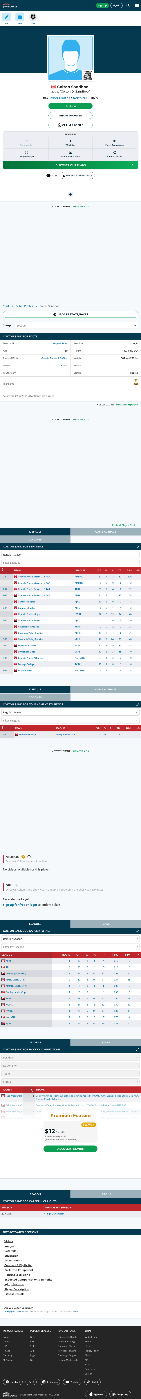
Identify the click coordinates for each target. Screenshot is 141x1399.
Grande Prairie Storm (29, 620)
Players (35, 1042)
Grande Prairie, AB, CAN (54, 358)
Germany (7, 1355)
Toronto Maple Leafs (68, 1359)
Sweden (7, 1336)
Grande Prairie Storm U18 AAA (34, 589)
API (86, 1359)
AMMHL (79, 582)
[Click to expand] (137, 1049)
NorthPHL (80, 98)
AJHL (77, 601)
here (75, 1311)
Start (6, 306)
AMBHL (79, 576)
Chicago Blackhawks (67, 1336)
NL (31, 1359)
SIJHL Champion (55, 1213)
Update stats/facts (73, 314)
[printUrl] (70, 194)
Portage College (26, 664)
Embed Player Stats (124, 525)
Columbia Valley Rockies (30, 632)
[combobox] (3, 563)
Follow (71, 106)
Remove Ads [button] (81, 206)
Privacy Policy (92, 1350)
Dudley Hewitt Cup (65, 734)
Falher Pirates (59, 98)
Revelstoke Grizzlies (28, 626)
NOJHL (78, 645)
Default (35, 531)
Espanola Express (27, 645)
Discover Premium (70, 1148)
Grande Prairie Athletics (30, 657)
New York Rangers (67, 1350)
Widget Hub (91, 1336)
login (33, 905)
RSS (87, 1364)
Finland (6, 1350)
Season (35, 1194)
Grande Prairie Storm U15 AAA (34, 576)
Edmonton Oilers (66, 1346)
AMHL (78, 589)
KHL (32, 1341)
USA (5, 1346)
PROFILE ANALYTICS (79, 175)
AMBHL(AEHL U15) (16, 973)
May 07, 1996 (60, 343)
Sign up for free (14, 905)
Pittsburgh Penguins (68, 1355)
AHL (32, 1350)
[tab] (35, 532)
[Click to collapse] (137, 546)
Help (87, 1346)
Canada (63, 365)
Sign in (116, 5)
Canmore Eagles (26, 601)
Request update (127, 404)
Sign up (102, 5)
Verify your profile (14, 1311)
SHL (32, 1346)
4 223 (54, 175)
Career (88, 1373)
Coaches (35, 539)
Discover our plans (70, 165)
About (88, 1341)
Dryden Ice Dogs (26, 651)
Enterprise (90, 1369)
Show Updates (70, 115)
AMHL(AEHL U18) (15, 979)
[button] (70, 106)
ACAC (78, 664)
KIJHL (78, 626)
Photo (88, 1355)
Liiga (32, 1355)
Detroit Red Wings (67, 1341)
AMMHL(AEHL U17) (16, 985)
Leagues (35, 923)
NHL (32, 1336)
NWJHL (78, 614)
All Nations (8, 1359)
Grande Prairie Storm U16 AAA (34, 582)
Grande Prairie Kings (29, 614)
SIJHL (77, 651)
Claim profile (72, 125)
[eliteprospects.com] (10, 5)
